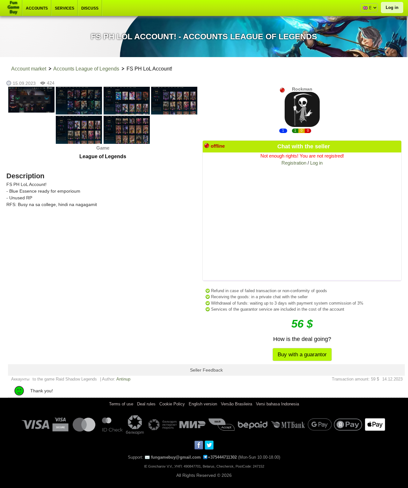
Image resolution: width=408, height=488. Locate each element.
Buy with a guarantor (302, 354)
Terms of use (121, 404)
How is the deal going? (302, 339)
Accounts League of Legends (86, 68)
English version (203, 404)
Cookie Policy (172, 404)
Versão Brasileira (236, 404)
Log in (392, 7)
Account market (28, 68)
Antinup (123, 379)
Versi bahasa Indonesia (277, 404)
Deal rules (146, 404)
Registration (293, 163)
